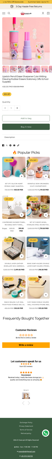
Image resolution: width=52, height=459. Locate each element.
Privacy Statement (26, 426)
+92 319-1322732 (27, 456)
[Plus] (17, 108)
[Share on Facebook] (3, 145)
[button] (18, 145)
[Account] (43, 13)
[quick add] (21, 176)
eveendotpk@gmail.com (27, 451)
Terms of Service (26, 430)
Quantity (6, 102)
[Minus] (5, 108)
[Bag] (48, 13)
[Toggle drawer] (3, 13)
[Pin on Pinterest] (10, 145)
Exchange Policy (26, 422)
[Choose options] (46, 176)
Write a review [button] (26, 345)
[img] (26, 364)
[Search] (9, 13)
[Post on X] (7, 145)
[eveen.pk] (26, 13)
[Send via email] (14, 145)
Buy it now (26, 127)
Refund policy (26, 433)
